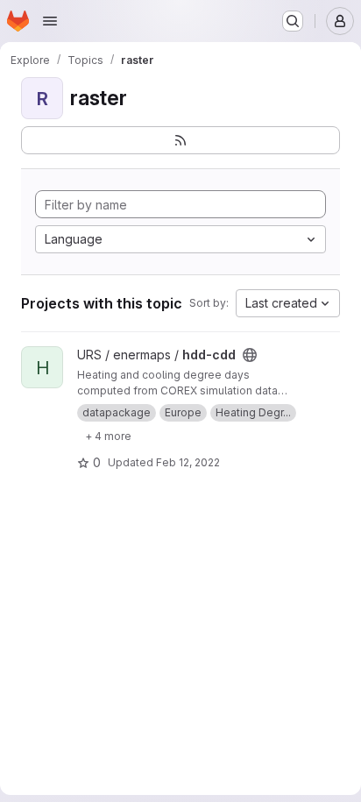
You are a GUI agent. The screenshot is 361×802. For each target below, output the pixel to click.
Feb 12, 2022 (188, 462)
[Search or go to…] (292, 21)
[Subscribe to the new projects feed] (180, 140)
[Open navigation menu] (50, 21)
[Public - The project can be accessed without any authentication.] (250, 355)
